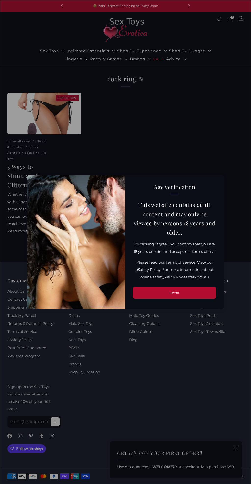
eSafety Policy (148, 269)
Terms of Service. (181, 262)
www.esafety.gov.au (191, 277)
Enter (174, 293)
